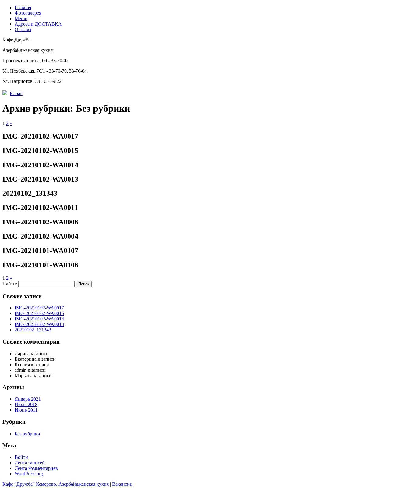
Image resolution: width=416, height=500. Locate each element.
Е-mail (16, 93)
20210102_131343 (33, 329)
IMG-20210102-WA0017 (39, 307)
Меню (21, 18)
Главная (23, 7)
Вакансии (122, 484)
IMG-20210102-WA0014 (39, 318)
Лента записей (30, 462)
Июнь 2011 (26, 409)
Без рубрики (27, 433)
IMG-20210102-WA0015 (39, 313)
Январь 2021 (28, 399)
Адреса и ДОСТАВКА (38, 24)
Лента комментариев (36, 468)
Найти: (9, 283)
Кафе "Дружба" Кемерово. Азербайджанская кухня (55, 484)
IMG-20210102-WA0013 (39, 324)
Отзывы (23, 29)
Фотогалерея (28, 13)
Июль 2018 (26, 404)
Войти (21, 457)
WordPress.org (29, 473)
